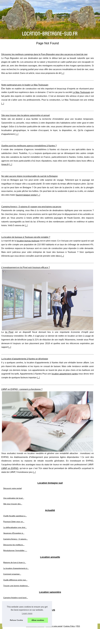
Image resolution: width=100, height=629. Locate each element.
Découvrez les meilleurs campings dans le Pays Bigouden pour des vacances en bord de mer (44, 54)
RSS (78, 626)
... (63, 73)
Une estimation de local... (13, 498)
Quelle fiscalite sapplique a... (15, 516)
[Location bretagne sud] (50, 19)
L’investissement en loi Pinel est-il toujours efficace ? (25, 267)
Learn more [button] (27, 613)
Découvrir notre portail (12, 488)
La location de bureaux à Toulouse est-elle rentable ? (25, 237)
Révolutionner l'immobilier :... (15, 550)
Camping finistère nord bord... (15, 598)
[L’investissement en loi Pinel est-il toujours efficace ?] (47, 299)
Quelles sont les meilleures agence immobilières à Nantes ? (29, 146)
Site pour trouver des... (12, 504)
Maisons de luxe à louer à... (14, 562)
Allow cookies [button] (38, 620)
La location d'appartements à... (16, 568)
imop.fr (5, 164)
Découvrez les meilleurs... (13, 545)
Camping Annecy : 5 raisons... (15, 539)
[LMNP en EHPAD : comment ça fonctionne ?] (47, 421)
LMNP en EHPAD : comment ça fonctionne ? (21, 389)
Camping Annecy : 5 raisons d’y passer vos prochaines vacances (31, 207)
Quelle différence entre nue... (15, 580)
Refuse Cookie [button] (16, 620)
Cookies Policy (69, 626)
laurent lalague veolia (26, 195)
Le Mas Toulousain (81, 92)
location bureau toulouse (28, 241)
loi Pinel (9, 332)
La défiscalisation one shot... (15, 527)
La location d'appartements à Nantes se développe (24, 359)
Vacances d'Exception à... (13, 533)
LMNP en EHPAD (9, 468)
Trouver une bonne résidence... (16, 586)
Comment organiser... (12, 574)
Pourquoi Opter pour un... (13, 521)
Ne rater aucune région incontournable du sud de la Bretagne (29, 176)
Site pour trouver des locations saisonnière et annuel (25, 115)
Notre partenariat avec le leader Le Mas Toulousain (24, 85)
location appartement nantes (65, 374)
